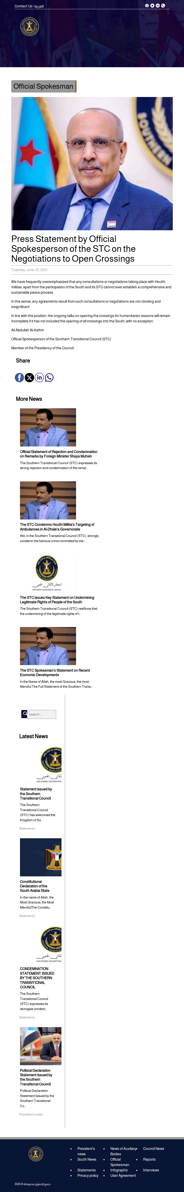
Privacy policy (88, 1175)
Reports (149, 1159)
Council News (153, 1149)
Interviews (151, 1170)
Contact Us (23, 6)
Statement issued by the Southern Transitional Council (36, 793)
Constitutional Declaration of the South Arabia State (34, 886)
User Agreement (123, 1175)
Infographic (119, 1170)
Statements (86, 1170)
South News (86, 1159)
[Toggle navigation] (17, 43)
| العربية (38, 6)
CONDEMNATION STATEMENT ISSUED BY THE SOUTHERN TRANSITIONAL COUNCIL (37, 978)
